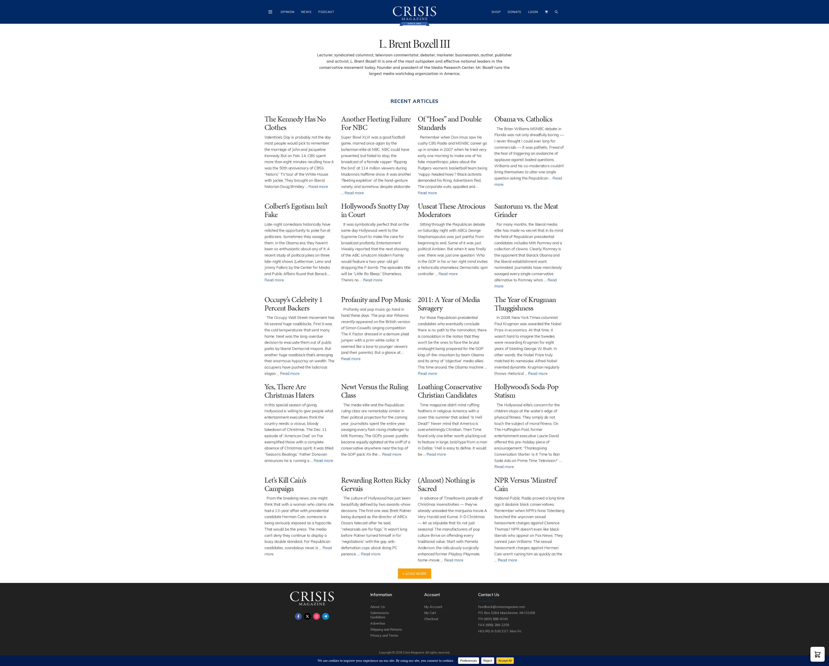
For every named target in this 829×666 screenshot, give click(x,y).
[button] (817, 654)
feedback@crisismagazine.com (501, 607)
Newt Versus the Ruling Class (374, 390)
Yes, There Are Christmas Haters (289, 390)
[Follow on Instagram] (316, 616)
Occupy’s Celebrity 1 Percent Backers (293, 303)
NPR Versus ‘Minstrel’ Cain (525, 484)
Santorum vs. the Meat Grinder (526, 210)
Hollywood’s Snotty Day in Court (375, 210)
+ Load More (414, 573)
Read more (318, 186)
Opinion (287, 12)
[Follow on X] (307, 616)
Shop (496, 12)
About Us (377, 607)
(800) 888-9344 (496, 619)
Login (533, 12)
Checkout (431, 619)
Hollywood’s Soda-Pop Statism (526, 390)
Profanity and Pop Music (376, 299)
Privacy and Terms (384, 635)
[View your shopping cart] (546, 11)
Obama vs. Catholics (523, 119)
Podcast (326, 12)
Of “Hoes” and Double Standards (449, 123)
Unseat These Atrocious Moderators (451, 210)
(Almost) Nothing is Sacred (446, 484)
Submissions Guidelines (379, 615)
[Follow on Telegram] (325, 616)
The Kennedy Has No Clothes (295, 123)
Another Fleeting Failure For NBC (376, 123)
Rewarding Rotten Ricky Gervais (375, 484)
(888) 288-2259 (497, 625)
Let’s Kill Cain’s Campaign (285, 484)
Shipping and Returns (386, 629)
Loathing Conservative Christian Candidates (450, 390)
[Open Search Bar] (556, 11)
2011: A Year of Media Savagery (449, 303)
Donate (514, 12)
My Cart (430, 613)
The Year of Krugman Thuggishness (525, 303)
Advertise (377, 623)
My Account (433, 607)
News (306, 12)
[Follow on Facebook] (298, 616)
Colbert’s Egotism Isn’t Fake (295, 210)
